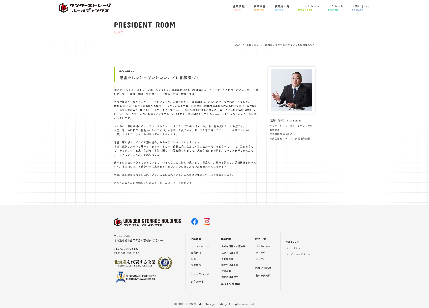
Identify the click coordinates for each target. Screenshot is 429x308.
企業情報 (239, 7)
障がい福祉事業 (229, 264)
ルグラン (261, 258)
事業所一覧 (281, 7)
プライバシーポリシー (298, 254)
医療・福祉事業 (229, 252)
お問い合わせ (361, 7)
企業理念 (196, 264)
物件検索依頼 (263, 275)
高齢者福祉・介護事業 (233, 246)
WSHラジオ (292, 242)
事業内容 (260, 7)
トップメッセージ (200, 246)
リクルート (335, 7)
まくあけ (261, 252)
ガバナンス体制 (230, 284)
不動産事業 (227, 258)
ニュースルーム (308, 7)
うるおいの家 (263, 246)
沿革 (193, 258)
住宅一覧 (260, 239)
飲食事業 (226, 271)
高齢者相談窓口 (229, 277)
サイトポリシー (294, 248)
